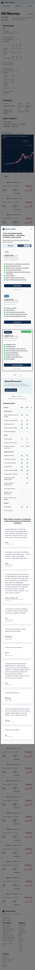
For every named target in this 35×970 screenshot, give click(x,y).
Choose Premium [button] (17, 365)
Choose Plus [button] (17, 286)
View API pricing (11, 390)
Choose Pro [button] (17, 322)
